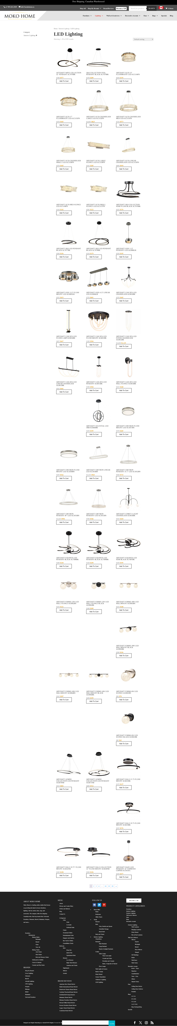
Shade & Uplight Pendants (106, 949)
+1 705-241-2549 (11, 7)
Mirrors (65, 970)
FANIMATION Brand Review (67, 995)
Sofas (64, 920)
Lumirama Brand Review (66, 1010)
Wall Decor (134, 960)
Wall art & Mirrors (133, 937)
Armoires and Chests (71, 965)
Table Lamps (102, 953)
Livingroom (62, 918)
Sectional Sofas (70, 927)
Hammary (27, 994)
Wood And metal (106, 956)
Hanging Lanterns (136, 929)
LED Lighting (99, 982)
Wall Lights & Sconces (101, 969)
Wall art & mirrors (113, 16)
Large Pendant (103, 946)
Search (151, 8)
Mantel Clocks (135, 981)
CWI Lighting (29, 984)
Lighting (98, 16)
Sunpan (27, 986)
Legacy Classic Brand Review (67, 1008)
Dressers (65, 958)
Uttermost (27, 976)
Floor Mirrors (138, 949)
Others (133, 979)
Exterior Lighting (130, 913)
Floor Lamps (102, 966)
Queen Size (69, 953)
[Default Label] (99, 904)
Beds (64, 948)
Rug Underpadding (136, 1007)
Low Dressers (69, 960)
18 (105, 886)
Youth (95, 919)
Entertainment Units (68, 935)
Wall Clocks (134, 963)
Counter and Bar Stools (38, 965)
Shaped (137, 952)
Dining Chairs (36, 950)
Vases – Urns (134, 976)
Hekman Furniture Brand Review (68, 1000)
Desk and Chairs (99, 934)
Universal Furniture (30, 997)
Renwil (27, 978)
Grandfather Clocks (68, 943)
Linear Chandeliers (100, 977)
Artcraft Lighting (29, 981)
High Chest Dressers (71, 963)
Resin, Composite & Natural (109, 963)
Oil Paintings (134, 955)
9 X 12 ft (133, 1001)
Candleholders (135, 973)
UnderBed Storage (103, 929)
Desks (96, 911)
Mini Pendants (103, 943)
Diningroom (32, 935)
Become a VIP (121, 9)
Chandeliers (98, 939)
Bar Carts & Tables (68, 940)
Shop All (83, 9)
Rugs (154, 16)
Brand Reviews (108, 9)
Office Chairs (98, 917)
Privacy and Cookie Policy (66, 906)
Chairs (64, 930)
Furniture (86, 16)
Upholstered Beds (71, 955)
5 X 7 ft (133, 996)
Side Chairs (39, 954)
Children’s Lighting (100, 979)
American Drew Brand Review (67, 984)
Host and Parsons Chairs (42, 957)
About (61, 903)
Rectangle (38, 939)
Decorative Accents (131, 16)
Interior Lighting (64, 28)
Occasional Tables (67, 933)
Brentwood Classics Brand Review (68, 989)
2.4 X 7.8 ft (134, 1004)
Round (37, 942)
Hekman (27, 989)
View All (38, 947)
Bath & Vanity (99, 971)
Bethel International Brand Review (68, 987)
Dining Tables (35, 937)
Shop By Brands (93, 9)
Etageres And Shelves (68, 938)
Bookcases (98, 914)
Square (137, 941)
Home (56, 28)
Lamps (97, 951)
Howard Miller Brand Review (67, 1002)
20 (112, 886)
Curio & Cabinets (36, 962)
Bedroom (61, 946)
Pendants (97, 941)
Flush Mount (98, 974)
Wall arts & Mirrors (131, 915)
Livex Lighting (29, 973)
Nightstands (66, 968)
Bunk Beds (102, 931)
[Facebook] (94, 904)
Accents (65, 973)
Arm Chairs (39, 952)
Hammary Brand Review (65, 997)
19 (109, 886)
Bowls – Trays (135, 968)
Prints (133, 957)
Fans (145, 16)
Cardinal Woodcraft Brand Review (68, 992)
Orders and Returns (64, 909)
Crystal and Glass (107, 958)
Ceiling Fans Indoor (136, 986)
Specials (164, 16)
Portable (133, 991)
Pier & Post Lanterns (136, 935)
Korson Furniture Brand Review (67, 1005)
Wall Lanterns (135, 927)
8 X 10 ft (133, 999)
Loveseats (68, 925)
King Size (69, 950)
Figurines (133, 971)
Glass (37, 944)
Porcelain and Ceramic (108, 961)
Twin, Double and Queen (105, 926)
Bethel (26, 992)
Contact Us (62, 914)
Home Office (97, 909)
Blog (171, 16)
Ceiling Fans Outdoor (137, 989)
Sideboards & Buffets (37, 960)
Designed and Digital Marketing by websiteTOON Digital (38, 1022)
